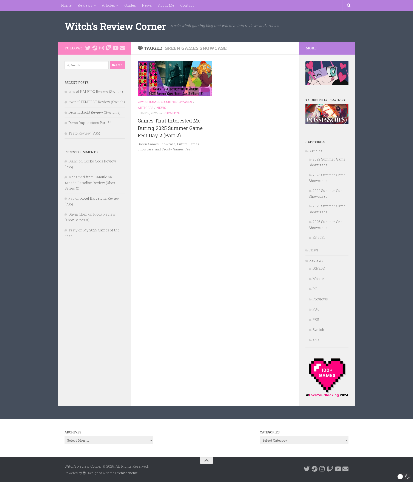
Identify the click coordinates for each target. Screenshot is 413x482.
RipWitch (171, 113)
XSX (316, 340)
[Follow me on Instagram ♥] (101, 47)
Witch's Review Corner (115, 26)
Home (66, 5)
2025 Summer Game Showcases (165, 102)
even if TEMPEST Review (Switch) (96, 101)
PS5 (316, 319)
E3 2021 (319, 237)
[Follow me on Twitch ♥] (108, 47)
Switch (318, 329)
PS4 (316, 309)
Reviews (85, 5)
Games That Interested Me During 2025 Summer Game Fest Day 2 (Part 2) (170, 128)
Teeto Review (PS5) (84, 133)
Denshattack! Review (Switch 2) (94, 112)
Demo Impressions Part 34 (89, 122)
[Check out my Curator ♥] (94, 47)
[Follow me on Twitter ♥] (87, 47)
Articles (108, 5)
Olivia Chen (77, 214)
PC (315, 288)
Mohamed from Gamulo (87, 177)
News (147, 5)
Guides (130, 5)
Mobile (318, 278)
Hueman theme (126, 473)
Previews (320, 299)
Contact (187, 5)
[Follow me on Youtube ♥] (115, 47)
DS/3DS (319, 268)
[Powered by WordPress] (84, 472)
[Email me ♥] (122, 47)
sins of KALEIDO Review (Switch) (95, 91)
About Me (166, 5)
